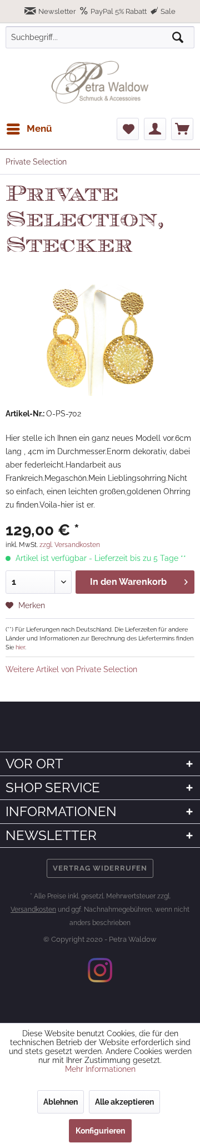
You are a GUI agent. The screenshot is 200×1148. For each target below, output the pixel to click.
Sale (167, 11)
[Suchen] (178, 37)
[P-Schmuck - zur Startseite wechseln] (100, 82)
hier (20, 647)
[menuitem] (29, 129)
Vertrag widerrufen (100, 868)
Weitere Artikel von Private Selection (71, 669)
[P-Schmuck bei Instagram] (100, 970)
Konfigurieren (100, 1130)
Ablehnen (60, 1101)
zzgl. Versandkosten (69, 545)
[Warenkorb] (182, 129)
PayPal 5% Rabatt (118, 11)
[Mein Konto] (155, 129)
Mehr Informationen (100, 1069)
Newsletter (57, 11)
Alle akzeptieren (124, 1101)
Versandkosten (33, 909)
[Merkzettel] (128, 129)
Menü (39, 128)
